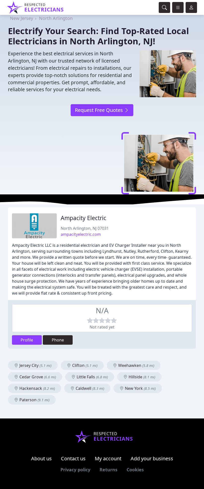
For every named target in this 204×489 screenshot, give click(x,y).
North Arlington (56, 18)
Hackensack (36, 388)
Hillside (141, 377)
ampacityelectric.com (81, 234)
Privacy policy (75, 470)
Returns (108, 470)
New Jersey (21, 18)
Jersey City (34, 365)
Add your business (152, 458)
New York (140, 388)
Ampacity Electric (83, 218)
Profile (27, 340)
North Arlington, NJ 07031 (85, 228)
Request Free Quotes (99, 110)
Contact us (73, 458)
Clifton (84, 365)
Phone (58, 340)
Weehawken (135, 365)
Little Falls (92, 377)
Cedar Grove (37, 377)
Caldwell (89, 388)
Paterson (34, 400)
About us (41, 458)
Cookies (135, 470)
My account (108, 458)
